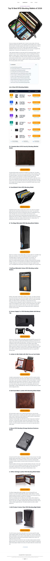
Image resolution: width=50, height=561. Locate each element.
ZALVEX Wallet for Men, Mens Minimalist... (22, 116)
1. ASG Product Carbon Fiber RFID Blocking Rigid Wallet (20, 82)
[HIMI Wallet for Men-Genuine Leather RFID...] (17, 96)
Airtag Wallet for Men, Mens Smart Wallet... (22, 103)
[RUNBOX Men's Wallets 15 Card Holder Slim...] (17, 110)
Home (18, 2)
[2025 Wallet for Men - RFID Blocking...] (17, 123)
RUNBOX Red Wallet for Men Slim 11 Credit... (22, 136)
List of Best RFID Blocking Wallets (16, 67)
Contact (36, 2)
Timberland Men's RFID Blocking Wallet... (22, 130)
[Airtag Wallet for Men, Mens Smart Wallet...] (17, 103)
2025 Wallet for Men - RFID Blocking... (22, 123)
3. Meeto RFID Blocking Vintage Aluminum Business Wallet (20, 79)
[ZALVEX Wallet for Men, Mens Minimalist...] (17, 116)
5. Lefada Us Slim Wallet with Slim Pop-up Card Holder (20, 76)
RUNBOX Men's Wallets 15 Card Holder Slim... (22, 109)
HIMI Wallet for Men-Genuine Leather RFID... (22, 96)
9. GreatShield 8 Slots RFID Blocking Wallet (17, 70)
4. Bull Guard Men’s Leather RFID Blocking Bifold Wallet (20, 77)
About (32, 2)
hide (36, 64)
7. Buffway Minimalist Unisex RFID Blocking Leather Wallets (20, 73)
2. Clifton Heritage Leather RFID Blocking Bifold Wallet (19, 80)
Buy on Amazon (36, 95)
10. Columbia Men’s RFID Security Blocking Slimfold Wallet (20, 68)
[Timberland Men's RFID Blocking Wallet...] (17, 130)
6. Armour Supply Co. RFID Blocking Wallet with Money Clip (20, 74)
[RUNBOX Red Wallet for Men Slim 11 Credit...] (17, 137)
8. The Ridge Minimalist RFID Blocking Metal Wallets (19, 71)
